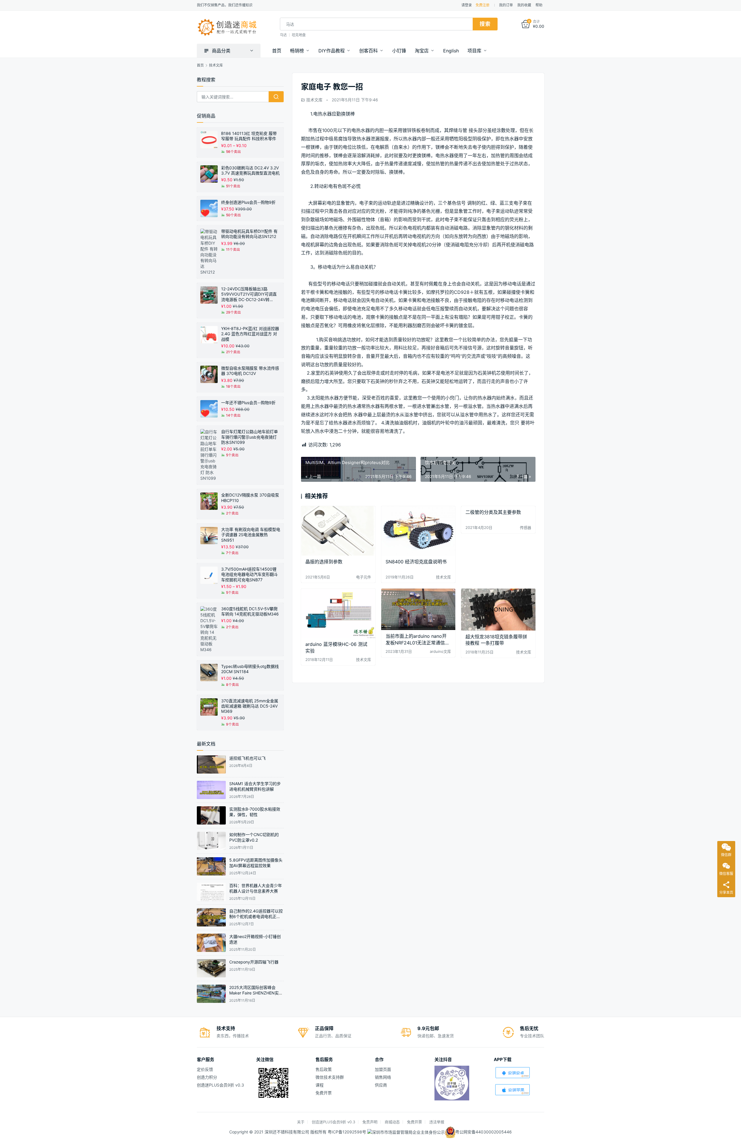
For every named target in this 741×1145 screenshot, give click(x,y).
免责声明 (369, 1122)
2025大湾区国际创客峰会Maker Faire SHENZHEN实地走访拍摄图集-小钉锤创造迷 (256, 993)
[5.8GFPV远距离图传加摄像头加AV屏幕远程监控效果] (211, 866)
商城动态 (392, 1122)
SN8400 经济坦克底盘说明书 (416, 562)
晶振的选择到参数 (323, 562)
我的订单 (506, 5)
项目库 (474, 51)
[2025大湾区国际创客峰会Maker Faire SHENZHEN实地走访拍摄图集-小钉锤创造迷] (211, 994)
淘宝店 (422, 51)
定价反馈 (205, 1069)
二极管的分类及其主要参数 (493, 512)
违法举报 (436, 1122)
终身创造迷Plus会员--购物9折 (248, 202)
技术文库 (314, 99)
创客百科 (368, 51)
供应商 (381, 1084)
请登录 (466, 5)
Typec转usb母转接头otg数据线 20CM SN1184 (250, 669)
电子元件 (363, 577)
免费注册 (482, 5)
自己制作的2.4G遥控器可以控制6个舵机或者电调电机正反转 (256, 916)
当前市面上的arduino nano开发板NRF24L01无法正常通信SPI (416, 639)
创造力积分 (207, 1077)
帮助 (538, 5)
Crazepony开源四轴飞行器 (253, 961)
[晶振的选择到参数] (338, 531)
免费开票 (324, 1092)
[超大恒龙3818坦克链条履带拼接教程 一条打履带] (498, 609)
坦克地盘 (299, 35)
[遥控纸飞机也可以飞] (211, 764)
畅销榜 (297, 51)
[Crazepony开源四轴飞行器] (211, 968)
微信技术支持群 (330, 1077)
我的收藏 (524, 5)
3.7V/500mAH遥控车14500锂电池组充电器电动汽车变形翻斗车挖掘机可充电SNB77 (249, 574)
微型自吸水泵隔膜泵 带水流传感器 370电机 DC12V (250, 371)
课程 (320, 1084)
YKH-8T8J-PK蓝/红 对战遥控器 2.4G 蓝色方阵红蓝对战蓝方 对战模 (250, 333)
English (451, 51)
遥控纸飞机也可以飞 (247, 758)
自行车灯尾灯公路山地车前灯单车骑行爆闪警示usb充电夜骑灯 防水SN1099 (249, 436)
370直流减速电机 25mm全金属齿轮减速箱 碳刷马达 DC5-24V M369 (249, 706)
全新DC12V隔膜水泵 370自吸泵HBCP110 (250, 497)
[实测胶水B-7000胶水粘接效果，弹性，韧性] (211, 815)
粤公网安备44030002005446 (483, 1131)
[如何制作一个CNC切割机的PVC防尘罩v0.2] (211, 841)
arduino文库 (440, 651)
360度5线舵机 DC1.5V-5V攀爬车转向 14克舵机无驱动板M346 (250, 611)
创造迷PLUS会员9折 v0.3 (220, 1084)
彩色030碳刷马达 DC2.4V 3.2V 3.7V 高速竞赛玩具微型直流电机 (250, 170)
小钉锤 (399, 51)
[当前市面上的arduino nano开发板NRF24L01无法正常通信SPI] (418, 609)
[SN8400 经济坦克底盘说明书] (418, 531)
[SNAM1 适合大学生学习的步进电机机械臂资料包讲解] (211, 790)
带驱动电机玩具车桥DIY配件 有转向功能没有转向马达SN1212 (249, 234)
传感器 (525, 527)
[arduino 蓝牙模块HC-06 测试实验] (338, 613)
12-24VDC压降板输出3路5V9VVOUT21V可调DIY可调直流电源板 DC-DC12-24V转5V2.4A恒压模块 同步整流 (249, 294)
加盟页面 (383, 1069)
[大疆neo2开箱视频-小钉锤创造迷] (211, 943)
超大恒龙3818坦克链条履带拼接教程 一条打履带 (496, 640)
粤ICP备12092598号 (347, 1131)
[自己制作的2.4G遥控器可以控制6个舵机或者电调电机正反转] (211, 917)
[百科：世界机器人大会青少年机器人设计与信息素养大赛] (211, 892)
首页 (276, 51)
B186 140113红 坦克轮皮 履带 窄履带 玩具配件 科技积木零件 (249, 136)
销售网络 (383, 1077)
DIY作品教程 (331, 51)
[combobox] (376, 24)
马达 (283, 35)
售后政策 (324, 1069)
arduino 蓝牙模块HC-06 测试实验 (336, 647)
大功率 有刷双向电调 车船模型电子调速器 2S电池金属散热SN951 (250, 534)
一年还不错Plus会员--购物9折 (248, 402)
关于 (301, 1122)
